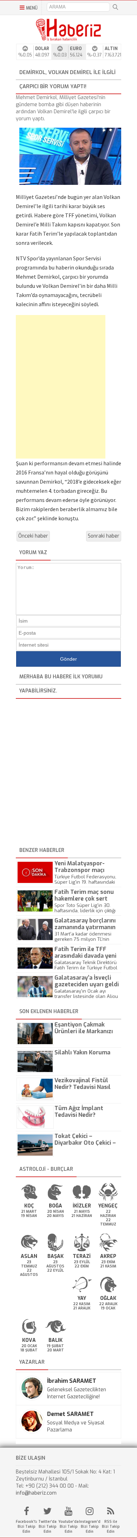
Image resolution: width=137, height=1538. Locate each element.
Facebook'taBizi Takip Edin (26, 1526)
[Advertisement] (52, 387)
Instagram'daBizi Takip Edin (89, 1526)
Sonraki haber (103, 536)
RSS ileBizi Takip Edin (111, 1526)
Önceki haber (33, 536)
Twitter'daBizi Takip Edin (47, 1526)
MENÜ (32, 8)
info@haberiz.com (36, 1493)
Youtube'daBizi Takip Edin (68, 1526)
